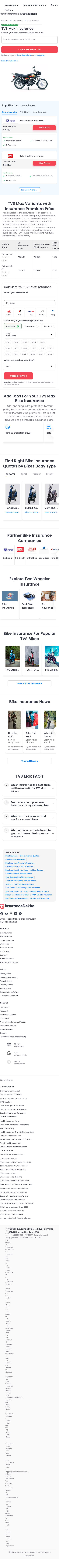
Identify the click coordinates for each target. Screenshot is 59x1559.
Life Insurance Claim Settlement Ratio (15, 1162)
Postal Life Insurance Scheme (12, 1155)
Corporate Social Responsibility (13, 1037)
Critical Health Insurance (10, 1136)
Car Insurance (6, 933)
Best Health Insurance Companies (14, 1125)
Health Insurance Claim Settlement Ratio (17, 1132)
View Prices (44, 127)
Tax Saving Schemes (9, 962)
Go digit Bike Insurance (39, 898)
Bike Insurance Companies (16, 870)
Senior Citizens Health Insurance (13, 1147)
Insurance (10, 5)
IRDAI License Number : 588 (24, 1232)
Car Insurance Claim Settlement (13, 1109)
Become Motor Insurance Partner (13, 1192)
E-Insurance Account (9, 996)
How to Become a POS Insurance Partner (16, 1203)
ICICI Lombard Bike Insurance (36, 891)
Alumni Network (6, 1029)
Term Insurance (6, 947)
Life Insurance (6, 944)
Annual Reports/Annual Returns (13, 1022)
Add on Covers (36, 870)
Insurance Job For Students (11, 1214)
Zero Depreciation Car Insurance (13, 1098)
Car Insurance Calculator (11, 1094)
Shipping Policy (6, 985)
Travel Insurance (7, 958)
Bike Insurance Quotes (29, 856)
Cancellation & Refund (9, 992)
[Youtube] (6, 913)
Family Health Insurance (10, 1143)
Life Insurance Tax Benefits (11, 1177)
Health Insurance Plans (9, 1121)
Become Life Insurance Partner (12, 1199)
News (8, 10)
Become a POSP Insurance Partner (14, 1188)
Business (4, 955)
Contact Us (4, 1007)
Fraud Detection (6, 981)
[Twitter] (20, 913)
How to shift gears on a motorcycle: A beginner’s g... (14, 734)
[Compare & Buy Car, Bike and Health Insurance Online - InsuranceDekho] (17, 906)
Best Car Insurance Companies (13, 1113)
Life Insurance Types (8, 1158)
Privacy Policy (5, 974)
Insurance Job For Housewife (12, 1211)
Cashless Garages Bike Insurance (19, 884)
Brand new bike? (8, 61)
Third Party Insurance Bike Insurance (20, 881)
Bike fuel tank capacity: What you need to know (32, 734)
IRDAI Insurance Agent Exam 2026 (14, 1207)
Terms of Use (5, 988)
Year (8, 366)
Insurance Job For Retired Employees (15, 1218)
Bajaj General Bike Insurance (17, 895)
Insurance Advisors (33, 5)
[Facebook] (1, 913)
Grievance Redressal (8, 977)
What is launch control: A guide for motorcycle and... (50, 734)
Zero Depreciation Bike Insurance (19, 877)
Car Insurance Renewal (10, 1091)
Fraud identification (8, 1014)
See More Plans (28, 190)
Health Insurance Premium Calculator (16, 1139)
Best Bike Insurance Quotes (28, 607)
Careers (3, 1033)
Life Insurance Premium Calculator (14, 1180)
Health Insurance (7, 940)
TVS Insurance (34, 683)
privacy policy (40, 55)
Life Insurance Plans (8, 1173)
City (8, 333)
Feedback (4, 1011)
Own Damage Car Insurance (12, 1105)
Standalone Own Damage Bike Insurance (22, 888)
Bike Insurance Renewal (15, 859)
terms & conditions (24, 55)
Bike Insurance (11, 856)
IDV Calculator (6, 1102)
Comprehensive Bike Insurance (18, 873)
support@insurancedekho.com (21, 919)
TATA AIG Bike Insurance (42, 895)
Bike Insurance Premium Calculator (20, 863)
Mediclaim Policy (7, 1128)
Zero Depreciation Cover (18, 433)
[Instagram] (11, 913)
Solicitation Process (8, 1025)
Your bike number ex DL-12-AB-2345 (19, 39)
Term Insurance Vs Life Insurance (14, 1166)
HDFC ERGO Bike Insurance (16, 898)
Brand (12, 303)
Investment (4, 951)
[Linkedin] (15, 913)
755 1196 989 (11, 922)
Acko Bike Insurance (13, 891)
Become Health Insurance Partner (14, 1196)
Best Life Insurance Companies (13, 1169)
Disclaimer (4, 1018)
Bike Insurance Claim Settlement (19, 866)
